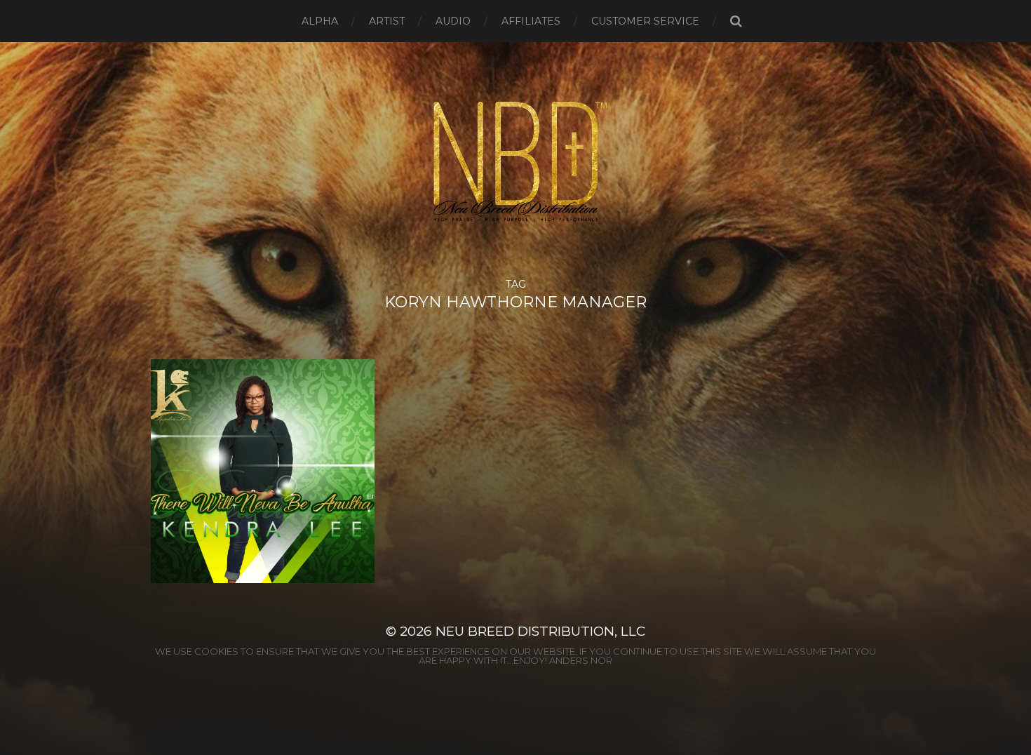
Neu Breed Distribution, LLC (540, 631)
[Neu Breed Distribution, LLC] (516, 160)
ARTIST (387, 21)
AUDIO (453, 21)
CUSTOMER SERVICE (645, 21)
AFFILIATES (530, 21)
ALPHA (320, 21)
